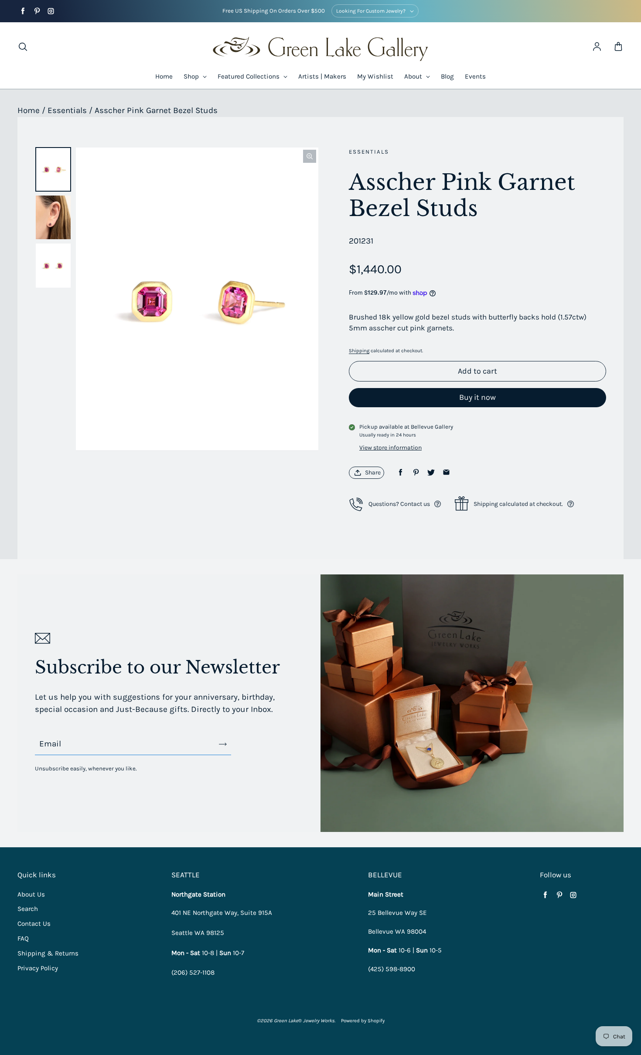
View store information (390, 447)
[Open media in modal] (309, 156)
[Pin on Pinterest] (415, 472)
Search (27, 909)
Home (164, 76)
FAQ (23, 938)
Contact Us (34, 924)
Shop (192, 76)
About (414, 76)
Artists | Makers (322, 76)
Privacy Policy (37, 968)
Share (373, 472)
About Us (31, 894)
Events (475, 76)
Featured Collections (249, 76)
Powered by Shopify (363, 1021)
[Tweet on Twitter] (431, 472)
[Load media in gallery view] (53, 169)
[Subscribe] (223, 744)
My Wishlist (375, 76)
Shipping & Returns (47, 953)
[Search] (22, 47)
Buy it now (477, 397)
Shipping (359, 351)
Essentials (67, 110)
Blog (447, 76)
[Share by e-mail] (446, 472)
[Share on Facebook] (400, 472)
